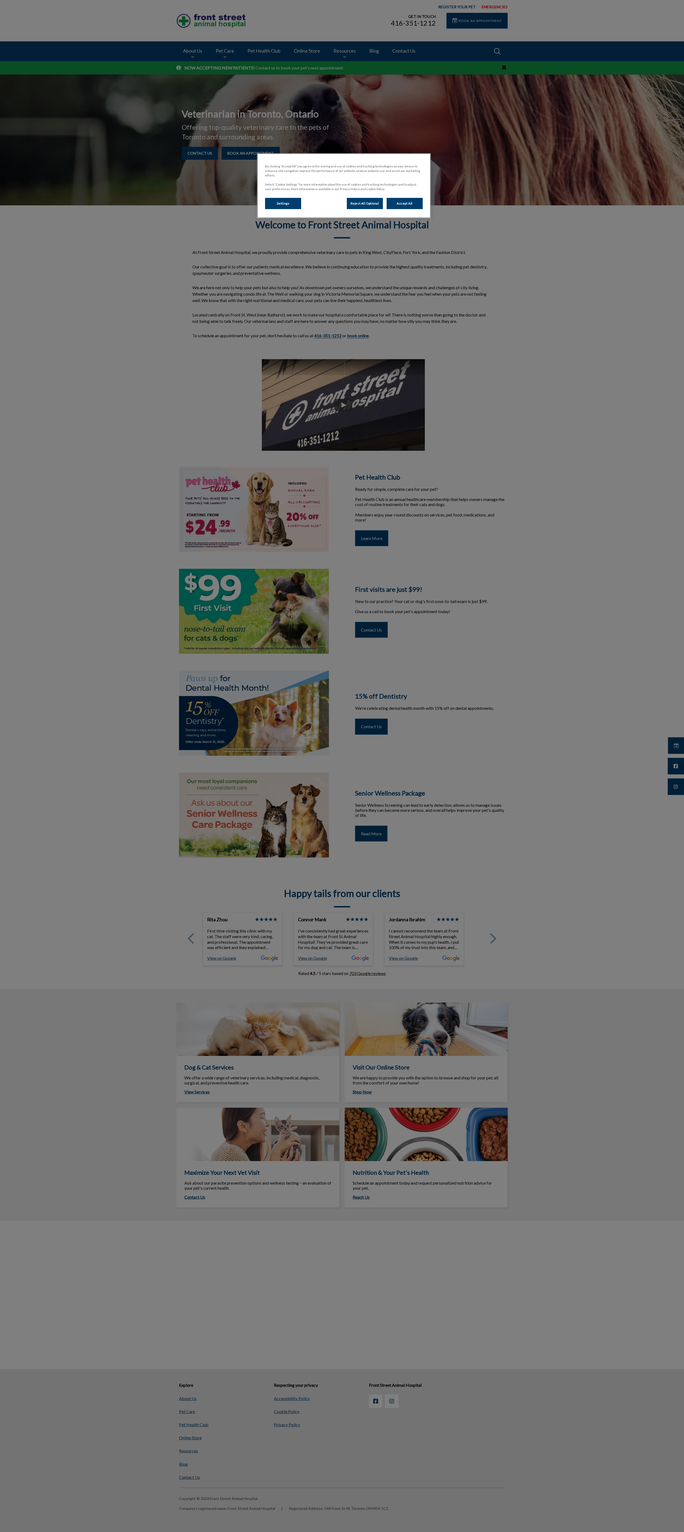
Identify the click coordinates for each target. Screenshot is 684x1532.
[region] (344, 185)
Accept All (405, 203)
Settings (283, 203)
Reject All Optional (365, 203)
